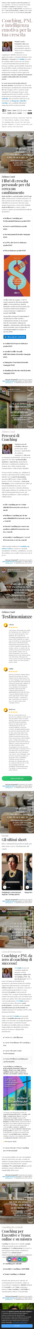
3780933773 (9, 382)
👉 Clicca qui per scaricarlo (15, 337)
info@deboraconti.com (9, 381)
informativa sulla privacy (20, 1322)
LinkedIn (5, 98)
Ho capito (17, 1325)
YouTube (5, 103)
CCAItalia (21, 59)
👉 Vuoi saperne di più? (10, 1141)
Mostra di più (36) (17, 778)
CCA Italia (18, 968)
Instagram (15, 101)
